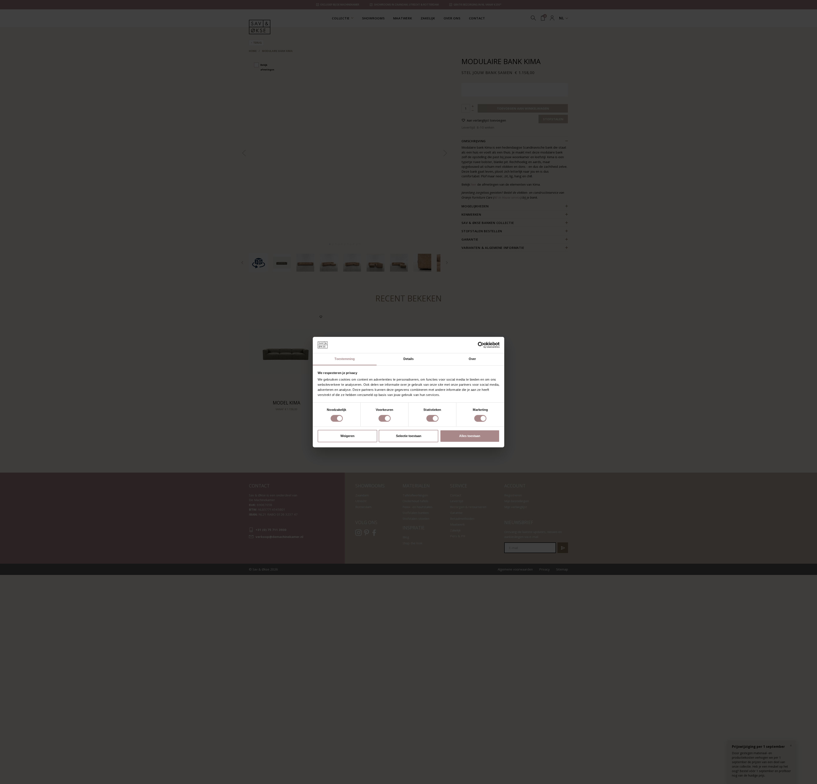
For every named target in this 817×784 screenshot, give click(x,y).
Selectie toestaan (408, 436)
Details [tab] (408, 359)
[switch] (385, 418)
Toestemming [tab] (344, 359)
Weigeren (347, 436)
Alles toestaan (469, 436)
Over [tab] (472, 359)
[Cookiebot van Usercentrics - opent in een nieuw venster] (481, 345)
